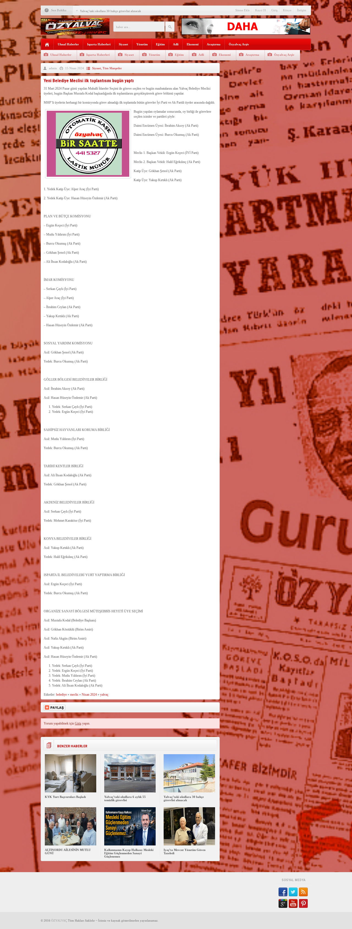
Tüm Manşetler (112, 68)
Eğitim (160, 44)
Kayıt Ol (260, 10)
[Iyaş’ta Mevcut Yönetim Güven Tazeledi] (189, 844)
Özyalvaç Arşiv (239, 44)
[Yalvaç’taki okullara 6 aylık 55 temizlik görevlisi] (130, 791)
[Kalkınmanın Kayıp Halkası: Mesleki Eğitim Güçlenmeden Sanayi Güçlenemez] (130, 844)
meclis (74, 694)
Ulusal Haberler (68, 44)
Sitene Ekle (242, 10)
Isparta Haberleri (99, 44)
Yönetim (142, 44)
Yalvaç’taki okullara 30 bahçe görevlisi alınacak (110, 11)
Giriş (274, 10)
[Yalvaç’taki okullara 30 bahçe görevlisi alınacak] (189, 791)
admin (53, 68)
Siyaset (123, 44)
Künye (287, 10)
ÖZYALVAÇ (59, 920)
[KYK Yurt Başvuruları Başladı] (70, 791)
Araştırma (214, 44)
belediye (61, 694)
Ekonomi (193, 44)
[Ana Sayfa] (47, 45)
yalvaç (104, 694)
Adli (175, 44)
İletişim (301, 10)
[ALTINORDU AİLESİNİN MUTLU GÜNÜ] (70, 844)
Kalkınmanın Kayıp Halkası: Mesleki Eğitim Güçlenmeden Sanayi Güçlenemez (128, 853)
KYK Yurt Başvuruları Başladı (65, 796)
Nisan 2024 (89, 694)
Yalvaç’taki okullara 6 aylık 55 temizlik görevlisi (125, 798)
